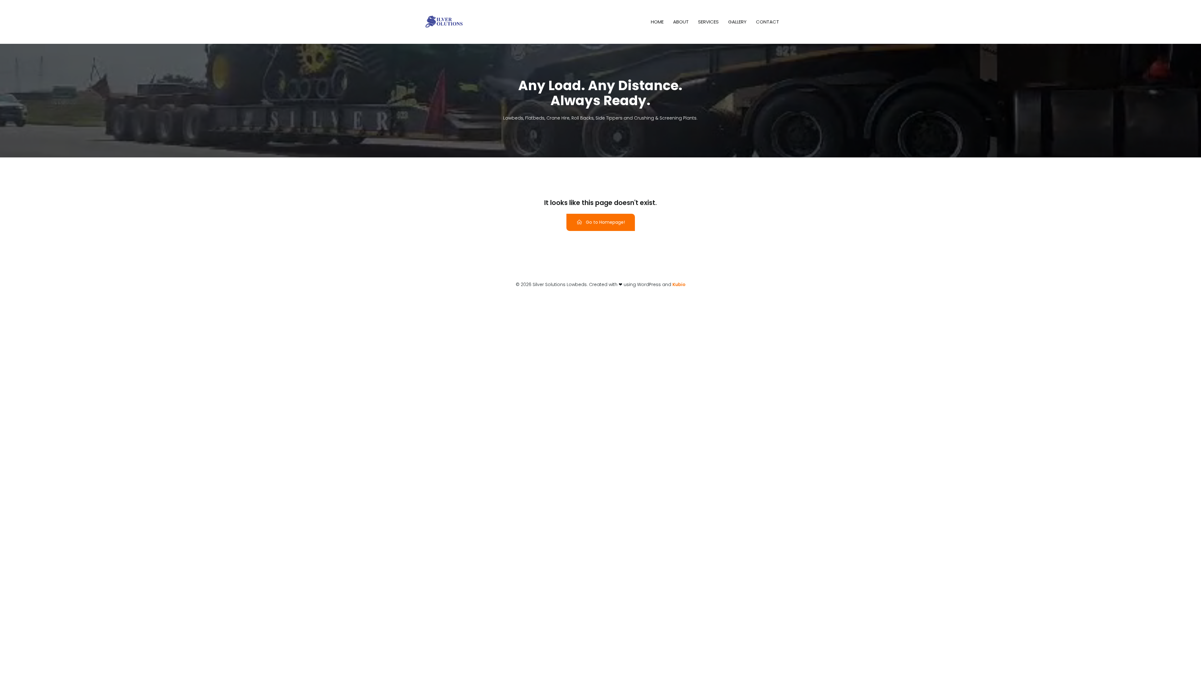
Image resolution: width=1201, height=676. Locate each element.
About (681, 21)
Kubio (679, 284)
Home (657, 21)
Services (708, 21)
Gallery (737, 21)
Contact (767, 21)
